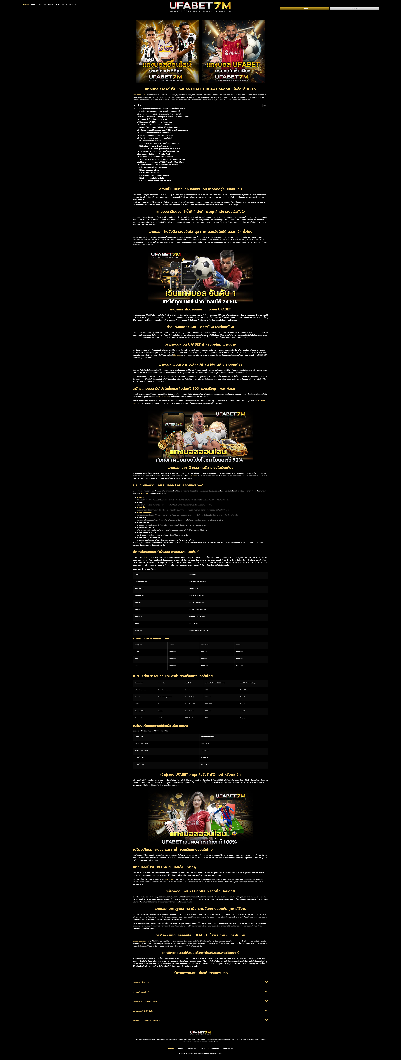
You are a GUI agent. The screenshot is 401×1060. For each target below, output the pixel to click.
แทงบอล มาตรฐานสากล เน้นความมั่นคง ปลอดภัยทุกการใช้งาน (162, 159)
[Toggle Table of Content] (263, 105)
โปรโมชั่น (51, 4)
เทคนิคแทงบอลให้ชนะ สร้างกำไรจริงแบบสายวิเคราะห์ (159, 164)
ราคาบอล (194, 476)
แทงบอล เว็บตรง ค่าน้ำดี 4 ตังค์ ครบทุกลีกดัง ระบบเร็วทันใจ (160, 114)
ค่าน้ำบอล (147, 557)
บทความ (34, 4)
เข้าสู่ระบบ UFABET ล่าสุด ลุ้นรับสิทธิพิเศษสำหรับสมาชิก (160, 148)
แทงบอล (26, 4)
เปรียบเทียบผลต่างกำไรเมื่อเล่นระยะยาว (157, 146)
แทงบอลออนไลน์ (139, 95)
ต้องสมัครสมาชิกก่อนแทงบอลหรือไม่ (157, 180)
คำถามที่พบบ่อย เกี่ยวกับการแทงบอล (154, 167)
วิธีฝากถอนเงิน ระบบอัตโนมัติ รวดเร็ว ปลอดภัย (156, 156)
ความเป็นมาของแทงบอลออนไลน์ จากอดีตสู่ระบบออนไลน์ (159, 111)
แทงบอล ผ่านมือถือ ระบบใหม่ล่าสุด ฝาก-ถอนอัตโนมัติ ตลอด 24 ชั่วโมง (164, 116)
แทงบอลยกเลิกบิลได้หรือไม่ (154, 178)
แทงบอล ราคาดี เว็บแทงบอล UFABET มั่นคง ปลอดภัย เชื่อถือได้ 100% (160, 108)
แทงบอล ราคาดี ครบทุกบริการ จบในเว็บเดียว (155, 132)
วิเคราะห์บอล (169, 879)
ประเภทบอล (60, 4)
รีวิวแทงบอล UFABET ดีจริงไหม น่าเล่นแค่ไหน (155, 122)
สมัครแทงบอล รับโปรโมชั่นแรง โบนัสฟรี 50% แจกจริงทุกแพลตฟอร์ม (164, 130)
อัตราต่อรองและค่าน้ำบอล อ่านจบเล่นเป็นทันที (156, 138)
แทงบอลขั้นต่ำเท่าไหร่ (151, 170)
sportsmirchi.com (200, 1053)
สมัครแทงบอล (71, 4)
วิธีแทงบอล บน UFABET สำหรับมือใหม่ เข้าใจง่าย (157, 124)
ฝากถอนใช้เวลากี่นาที (151, 172)
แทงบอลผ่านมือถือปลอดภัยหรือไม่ (156, 175)
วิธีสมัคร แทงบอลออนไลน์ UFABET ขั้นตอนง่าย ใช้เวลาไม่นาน (162, 162)
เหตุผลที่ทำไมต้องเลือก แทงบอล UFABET (154, 119)
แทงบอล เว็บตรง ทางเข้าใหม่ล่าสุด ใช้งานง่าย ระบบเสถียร (159, 127)
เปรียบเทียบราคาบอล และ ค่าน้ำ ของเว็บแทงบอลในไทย (159, 143)
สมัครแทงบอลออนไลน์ (141, 941)
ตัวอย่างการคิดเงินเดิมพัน (152, 140)
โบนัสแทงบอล (164, 396)
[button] (200, 983)
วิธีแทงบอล (42, 4)
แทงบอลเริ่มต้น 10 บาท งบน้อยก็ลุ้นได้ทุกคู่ (155, 154)
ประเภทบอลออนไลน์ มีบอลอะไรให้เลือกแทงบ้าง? (157, 135)
